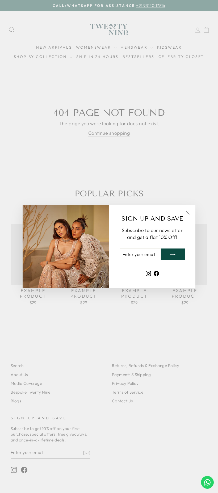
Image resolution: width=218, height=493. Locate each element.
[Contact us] (207, 482)
